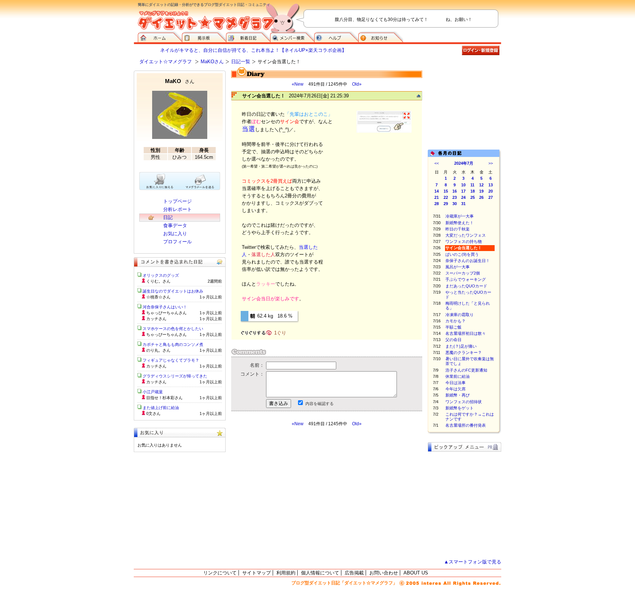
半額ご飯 (453, 327)
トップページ (177, 201)
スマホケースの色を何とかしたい (173, 328)
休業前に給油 (457, 376)
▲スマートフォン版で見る (472, 562)
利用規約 (285, 573)
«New (298, 84)
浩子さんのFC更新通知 (466, 370)
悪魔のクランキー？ (463, 352)
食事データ (175, 225)
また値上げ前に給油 (161, 407)
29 (446, 203)
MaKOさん (212, 61)
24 (463, 197)
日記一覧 (240, 61)
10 (463, 185)
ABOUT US (415, 573)
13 (490, 185)
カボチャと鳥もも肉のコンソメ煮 (173, 344)
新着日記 (248, 36)
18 (472, 191)
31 (463, 203)
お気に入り (175, 233)
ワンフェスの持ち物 (463, 241)
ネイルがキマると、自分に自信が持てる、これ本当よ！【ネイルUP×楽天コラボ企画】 (253, 50)
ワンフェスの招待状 (463, 402)
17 (463, 191)
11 (472, 185)
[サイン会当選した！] (384, 132)
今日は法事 (455, 382)
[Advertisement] (300, 492)
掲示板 (204, 36)
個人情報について (320, 573)
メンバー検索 (292, 36)
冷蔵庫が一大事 (459, 216)
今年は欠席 (455, 389)
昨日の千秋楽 (457, 229)
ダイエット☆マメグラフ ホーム (160, 36)
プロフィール (177, 241)
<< (436, 163)
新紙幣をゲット (459, 408)
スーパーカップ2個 (462, 273)
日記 (168, 217)
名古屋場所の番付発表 (465, 425)
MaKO (179, 81)
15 (446, 191)
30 (454, 203)
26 (481, 197)
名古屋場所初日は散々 (465, 333)
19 (481, 191)
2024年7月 (463, 163)
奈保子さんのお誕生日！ (467, 260)
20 (490, 191)
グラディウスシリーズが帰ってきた (175, 376)
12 (481, 185)
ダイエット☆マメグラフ (165, 61)
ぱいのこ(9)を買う (462, 254)
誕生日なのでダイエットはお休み (173, 291)
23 (454, 197)
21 (436, 197)
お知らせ (380, 36)
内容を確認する (319, 403)
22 (446, 197)
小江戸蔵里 (153, 392)
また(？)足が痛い (461, 346)
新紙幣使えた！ (459, 223)
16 (454, 191)
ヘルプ (336, 36)
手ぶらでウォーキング (465, 279)
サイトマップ (256, 573)
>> (490, 163)
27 (490, 197)
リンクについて (220, 573)
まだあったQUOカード (466, 286)
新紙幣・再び (457, 395)
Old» (357, 84)
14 (436, 191)
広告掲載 (354, 573)
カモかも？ (455, 321)
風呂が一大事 (457, 267)
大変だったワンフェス (465, 235)
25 (472, 197)
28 (436, 203)
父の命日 (453, 339)
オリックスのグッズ (161, 275)
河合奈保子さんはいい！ (165, 307)
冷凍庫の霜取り (459, 314)
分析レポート (177, 209)
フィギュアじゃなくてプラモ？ (171, 360)
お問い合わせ (383, 573)
